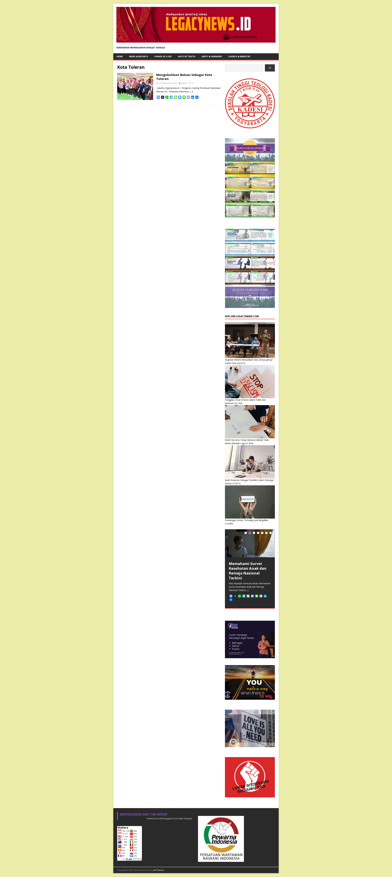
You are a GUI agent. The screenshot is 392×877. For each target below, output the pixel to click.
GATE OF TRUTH (186, 56)
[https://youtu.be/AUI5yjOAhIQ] (270, 68)
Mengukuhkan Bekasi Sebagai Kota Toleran (184, 77)
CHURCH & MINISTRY (239, 56)
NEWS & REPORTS (138, 56)
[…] (191, 91)
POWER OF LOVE (163, 56)
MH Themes (159, 870)
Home (119, 56)
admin (184, 83)
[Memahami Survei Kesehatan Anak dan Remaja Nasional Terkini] (250, 543)
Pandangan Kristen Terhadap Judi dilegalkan (246, 520)
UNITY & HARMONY (212, 56)
